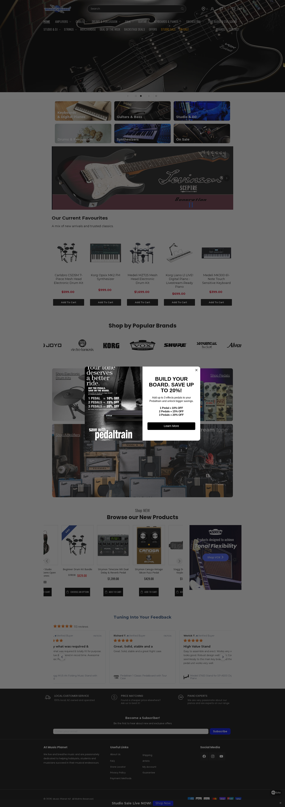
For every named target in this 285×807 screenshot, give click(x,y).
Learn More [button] (171, 426)
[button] (196, 370)
